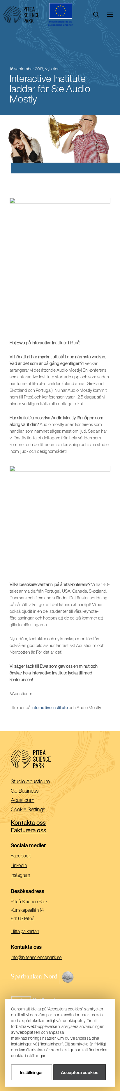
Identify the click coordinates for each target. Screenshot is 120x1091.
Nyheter (52, 69)
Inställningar (31, 1072)
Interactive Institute (49, 707)
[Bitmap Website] (60, 977)
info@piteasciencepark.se (44, 958)
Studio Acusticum (39, 781)
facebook (29, 856)
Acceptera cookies (79, 1072)
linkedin (27, 866)
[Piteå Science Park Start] (60, 758)
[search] (96, 15)
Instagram (28, 875)
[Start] (21, 14)
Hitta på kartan (25, 931)
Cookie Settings (28, 809)
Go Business (34, 791)
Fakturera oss (29, 830)
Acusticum (32, 800)
